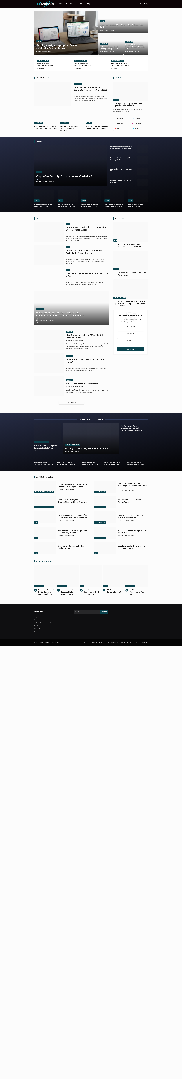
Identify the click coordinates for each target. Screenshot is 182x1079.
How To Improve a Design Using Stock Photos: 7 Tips (91, 592)
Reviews (118, 78)
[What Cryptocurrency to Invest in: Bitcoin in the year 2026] (91, 196)
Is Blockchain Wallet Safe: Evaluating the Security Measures (113, 205)
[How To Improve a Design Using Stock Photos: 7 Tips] (91, 576)
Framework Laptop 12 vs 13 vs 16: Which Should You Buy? (121, 26)
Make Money (40, 308)
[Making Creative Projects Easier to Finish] (91, 438)
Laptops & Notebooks (120, 297)
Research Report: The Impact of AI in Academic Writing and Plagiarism (72, 516)
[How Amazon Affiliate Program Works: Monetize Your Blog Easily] (101, 64)
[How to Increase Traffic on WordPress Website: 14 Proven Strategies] (49, 255)
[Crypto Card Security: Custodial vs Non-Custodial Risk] (70, 165)
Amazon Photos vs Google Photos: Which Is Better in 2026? (135, 47)
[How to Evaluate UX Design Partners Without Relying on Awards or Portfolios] (45, 576)
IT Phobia (45, 642)
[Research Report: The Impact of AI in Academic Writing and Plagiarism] (45, 517)
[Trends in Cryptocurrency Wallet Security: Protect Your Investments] (142, 160)
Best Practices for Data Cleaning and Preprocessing (131, 547)
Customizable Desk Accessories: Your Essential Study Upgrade (43, 463)
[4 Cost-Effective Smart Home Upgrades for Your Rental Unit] (130, 232)
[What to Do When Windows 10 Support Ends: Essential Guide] (97, 117)
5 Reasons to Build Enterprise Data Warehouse (132, 531)
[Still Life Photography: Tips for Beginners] (136, 576)
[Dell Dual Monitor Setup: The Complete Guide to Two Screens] (47, 433)
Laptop (39, 41)
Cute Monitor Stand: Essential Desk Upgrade (135, 463)
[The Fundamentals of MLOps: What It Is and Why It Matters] (45, 533)
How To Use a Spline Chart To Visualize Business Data (130, 516)
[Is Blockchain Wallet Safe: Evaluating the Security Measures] (114, 196)
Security (69, 331)
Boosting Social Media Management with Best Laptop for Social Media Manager (132, 303)
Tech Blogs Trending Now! (96, 642)
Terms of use (144, 642)
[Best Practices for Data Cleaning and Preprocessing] (105, 548)
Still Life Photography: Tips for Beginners (137, 592)
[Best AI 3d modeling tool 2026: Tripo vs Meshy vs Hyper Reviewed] (45, 502)
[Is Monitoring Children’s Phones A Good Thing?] (49, 363)
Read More (77, 104)
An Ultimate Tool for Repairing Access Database (131, 501)
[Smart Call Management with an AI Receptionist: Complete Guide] (45, 487)
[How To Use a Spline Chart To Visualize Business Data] (105, 517)
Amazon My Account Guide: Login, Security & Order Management (70, 128)
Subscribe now (39, 620)
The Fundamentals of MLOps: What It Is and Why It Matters (72, 531)
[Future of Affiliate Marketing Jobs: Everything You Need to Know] (64, 64)
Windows (88, 122)
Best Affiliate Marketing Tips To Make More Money (120, 64)
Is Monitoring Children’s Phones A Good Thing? (85, 360)
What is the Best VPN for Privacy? (82, 383)
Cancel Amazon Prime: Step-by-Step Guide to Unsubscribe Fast (45, 127)
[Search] (144, 4)
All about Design (44, 561)
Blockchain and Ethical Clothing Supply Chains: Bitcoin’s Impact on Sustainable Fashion (121, 148)
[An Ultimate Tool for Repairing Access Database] (105, 502)
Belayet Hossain (40, 51)
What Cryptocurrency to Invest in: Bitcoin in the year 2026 (89, 205)
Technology (104, 43)
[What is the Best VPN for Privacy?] (49, 386)
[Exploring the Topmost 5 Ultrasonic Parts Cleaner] (130, 260)
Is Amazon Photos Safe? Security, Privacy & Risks (109, 48)
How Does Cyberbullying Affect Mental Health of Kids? (84, 336)
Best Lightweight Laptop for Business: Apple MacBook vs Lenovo (58, 46)
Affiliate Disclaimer (40, 629)
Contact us (37, 632)
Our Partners (38, 626)
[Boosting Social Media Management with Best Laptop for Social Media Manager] (130, 289)
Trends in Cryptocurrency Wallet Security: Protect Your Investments (121, 159)
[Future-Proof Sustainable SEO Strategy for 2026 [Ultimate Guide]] (49, 232)
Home (60, 4)
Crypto (39, 172)
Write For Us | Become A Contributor (45, 623)
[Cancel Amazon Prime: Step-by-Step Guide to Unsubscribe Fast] (45, 117)
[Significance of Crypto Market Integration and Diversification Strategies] (68, 196)
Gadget (116, 269)
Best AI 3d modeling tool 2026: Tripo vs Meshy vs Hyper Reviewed (72, 501)
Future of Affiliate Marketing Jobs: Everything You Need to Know (46, 64)
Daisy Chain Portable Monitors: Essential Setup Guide (66, 463)
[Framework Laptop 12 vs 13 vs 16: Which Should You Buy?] (123, 22)
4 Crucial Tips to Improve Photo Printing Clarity (67, 592)
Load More (70, 402)
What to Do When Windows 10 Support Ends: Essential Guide (97, 127)
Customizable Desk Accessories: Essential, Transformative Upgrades (131, 428)
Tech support (38, 122)
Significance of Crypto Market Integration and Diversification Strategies (66, 205)
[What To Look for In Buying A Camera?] (114, 576)
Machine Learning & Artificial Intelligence (47, 491)
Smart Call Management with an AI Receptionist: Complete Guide (72, 485)
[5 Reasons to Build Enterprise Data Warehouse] (105, 533)
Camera (105, 586)
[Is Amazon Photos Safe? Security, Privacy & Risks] (110, 44)
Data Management (100, 491)
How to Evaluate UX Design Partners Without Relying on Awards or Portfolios (46, 592)
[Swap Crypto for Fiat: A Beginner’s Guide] (138, 196)
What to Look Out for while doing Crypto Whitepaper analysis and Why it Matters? (43, 205)
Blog (88, 4)
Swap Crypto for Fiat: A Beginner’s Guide (136, 205)
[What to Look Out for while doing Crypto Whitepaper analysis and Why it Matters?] (44, 196)
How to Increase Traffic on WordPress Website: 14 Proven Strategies (84, 251)
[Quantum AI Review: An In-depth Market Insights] (45, 548)
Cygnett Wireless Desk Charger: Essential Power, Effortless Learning (89, 463)
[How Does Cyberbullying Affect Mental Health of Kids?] (49, 340)
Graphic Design (39, 586)
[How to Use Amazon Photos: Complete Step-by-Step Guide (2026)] (52, 94)
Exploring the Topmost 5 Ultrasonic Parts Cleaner (132, 274)
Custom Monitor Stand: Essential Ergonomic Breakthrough (112, 463)
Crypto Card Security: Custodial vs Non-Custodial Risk (66, 176)
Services (79, 4)
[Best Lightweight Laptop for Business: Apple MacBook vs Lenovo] (66, 33)
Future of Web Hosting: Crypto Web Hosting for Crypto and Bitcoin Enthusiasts (121, 170)
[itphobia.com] (45, 4)
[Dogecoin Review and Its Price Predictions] (142, 182)
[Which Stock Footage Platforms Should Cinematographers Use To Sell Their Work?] (71, 308)
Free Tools (69, 4)
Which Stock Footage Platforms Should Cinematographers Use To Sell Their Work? (60, 314)
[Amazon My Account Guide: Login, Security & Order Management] (71, 117)
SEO (37, 218)
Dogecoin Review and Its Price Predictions (121, 181)
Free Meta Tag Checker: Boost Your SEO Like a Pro (87, 274)
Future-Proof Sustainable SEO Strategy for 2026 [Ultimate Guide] (86, 228)
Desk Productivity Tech (72, 444)
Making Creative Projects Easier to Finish (86, 448)
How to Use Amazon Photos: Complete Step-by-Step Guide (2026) (91, 88)
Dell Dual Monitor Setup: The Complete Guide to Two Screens (45, 448)
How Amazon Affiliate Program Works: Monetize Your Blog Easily (82, 64)
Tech (42, 78)
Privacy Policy (134, 642)
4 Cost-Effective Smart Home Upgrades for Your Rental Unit (130, 245)
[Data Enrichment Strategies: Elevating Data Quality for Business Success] (105, 487)
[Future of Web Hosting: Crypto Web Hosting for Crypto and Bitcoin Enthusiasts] (142, 171)
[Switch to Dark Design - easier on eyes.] (147, 4)
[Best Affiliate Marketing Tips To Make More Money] (138, 64)
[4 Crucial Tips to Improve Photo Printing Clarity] (68, 576)
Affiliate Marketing (42, 60)
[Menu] (35, 4)
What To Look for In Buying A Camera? (114, 591)
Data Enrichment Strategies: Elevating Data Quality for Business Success (133, 485)
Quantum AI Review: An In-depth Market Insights (72, 547)
